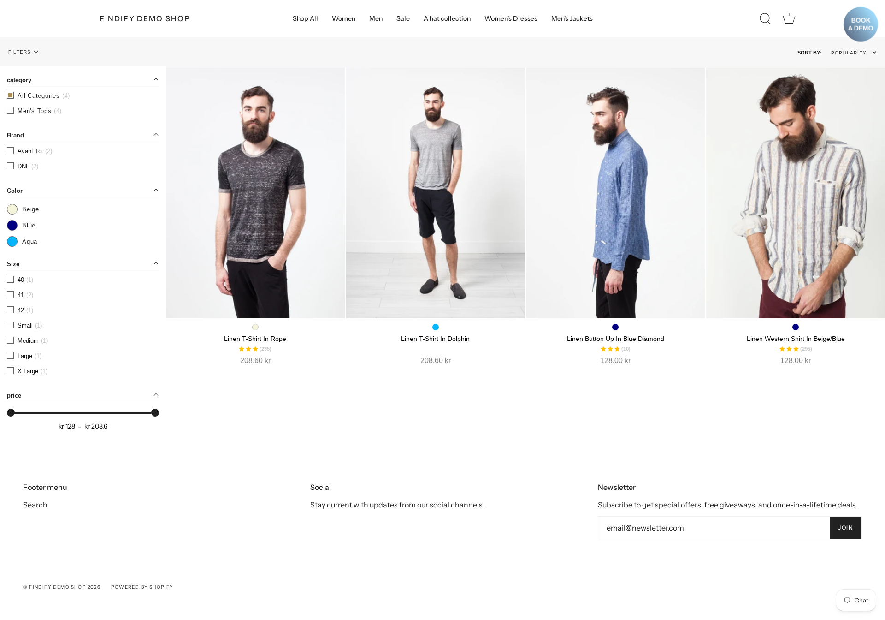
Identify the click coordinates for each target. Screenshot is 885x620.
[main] (525, 228)
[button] (855, 52)
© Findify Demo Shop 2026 (61, 587)
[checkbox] (83, 111)
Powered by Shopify (142, 587)
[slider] (11, 413)
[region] (83, 241)
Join (845, 527)
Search (35, 504)
